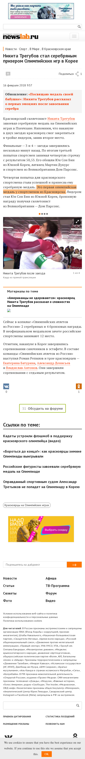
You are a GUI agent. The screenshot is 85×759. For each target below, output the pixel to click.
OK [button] (47, 754)
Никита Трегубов (61, 118)
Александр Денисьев (53, 363)
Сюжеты (10, 593)
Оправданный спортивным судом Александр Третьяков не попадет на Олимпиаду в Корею (41, 484)
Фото (7, 600)
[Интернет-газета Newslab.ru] (20, 36)
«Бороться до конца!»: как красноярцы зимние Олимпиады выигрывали (42, 454)
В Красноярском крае (56, 49)
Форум (51, 593)
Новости (11, 49)
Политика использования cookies (22, 620)
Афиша (51, 578)
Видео (50, 600)
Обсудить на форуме (45, 408)
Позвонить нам (55, 723)
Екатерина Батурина (19, 363)
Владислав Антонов (21, 367)
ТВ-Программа (57, 585)
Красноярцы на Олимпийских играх (27, 505)
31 (8, 73)
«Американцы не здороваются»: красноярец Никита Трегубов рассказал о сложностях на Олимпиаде (41, 302)
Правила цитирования (17, 716)
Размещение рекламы (16, 723)
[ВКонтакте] (37, 737)
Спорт (23, 49)
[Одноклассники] (77, 737)
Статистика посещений (60, 716)
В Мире (34, 49)
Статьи (8, 585)
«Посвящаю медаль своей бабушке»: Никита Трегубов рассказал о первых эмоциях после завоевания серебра (39, 101)
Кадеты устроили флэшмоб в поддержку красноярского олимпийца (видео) (37, 438)
